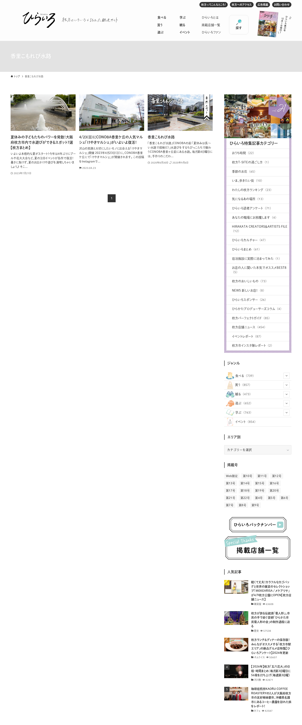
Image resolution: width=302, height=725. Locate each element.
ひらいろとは (210, 17)
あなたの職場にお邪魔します (254, 217)
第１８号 (245, 490)
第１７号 (230, 490)
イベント (185, 32)
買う (159, 25)
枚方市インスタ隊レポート (252, 345)
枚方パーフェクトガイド (251, 318)
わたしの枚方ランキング (251, 189)
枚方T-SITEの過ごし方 (250, 162)
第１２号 (276, 476)
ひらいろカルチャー (249, 240)
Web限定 (232, 476)
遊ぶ (160, 32)
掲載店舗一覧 (211, 25)
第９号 (255, 505)
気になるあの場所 (248, 198)
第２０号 (274, 490)
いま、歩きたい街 (247, 180)
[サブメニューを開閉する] (286, 376)
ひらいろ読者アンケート (251, 208)
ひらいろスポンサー (249, 299)
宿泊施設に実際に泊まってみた (256, 258)
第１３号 (230, 483)
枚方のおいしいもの (249, 281)
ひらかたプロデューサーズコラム (256, 308)
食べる (161, 17)
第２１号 (230, 497)
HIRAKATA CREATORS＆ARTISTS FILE (259, 229)
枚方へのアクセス (242, 4)
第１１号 (262, 476)
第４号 (259, 497)
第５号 (271, 497)
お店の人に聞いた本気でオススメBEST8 (259, 270)
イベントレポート (246, 336)
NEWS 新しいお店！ (248, 290)
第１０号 (247, 476)
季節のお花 (243, 171)
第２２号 (245, 497)
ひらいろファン (211, 32)
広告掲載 (263, 4)
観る (182, 25)
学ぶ (183, 17)
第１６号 (274, 483)
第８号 (242, 505)
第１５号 (259, 483)
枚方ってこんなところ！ (213, 4)
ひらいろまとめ (246, 249)
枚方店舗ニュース (248, 327)
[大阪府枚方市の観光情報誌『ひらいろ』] (39, 20)
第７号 (229, 505)
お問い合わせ (282, 4)
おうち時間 (243, 153)
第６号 (284, 497)
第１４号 (245, 483)
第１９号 (259, 490)
